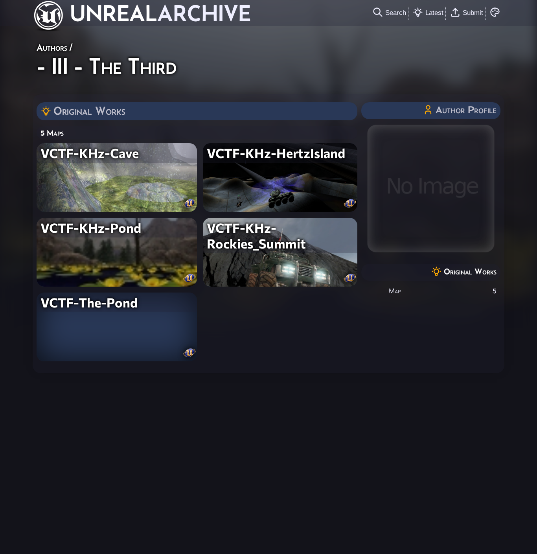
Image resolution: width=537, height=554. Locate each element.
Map (394, 291)
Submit (473, 13)
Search (395, 13)
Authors (52, 47)
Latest (434, 13)
